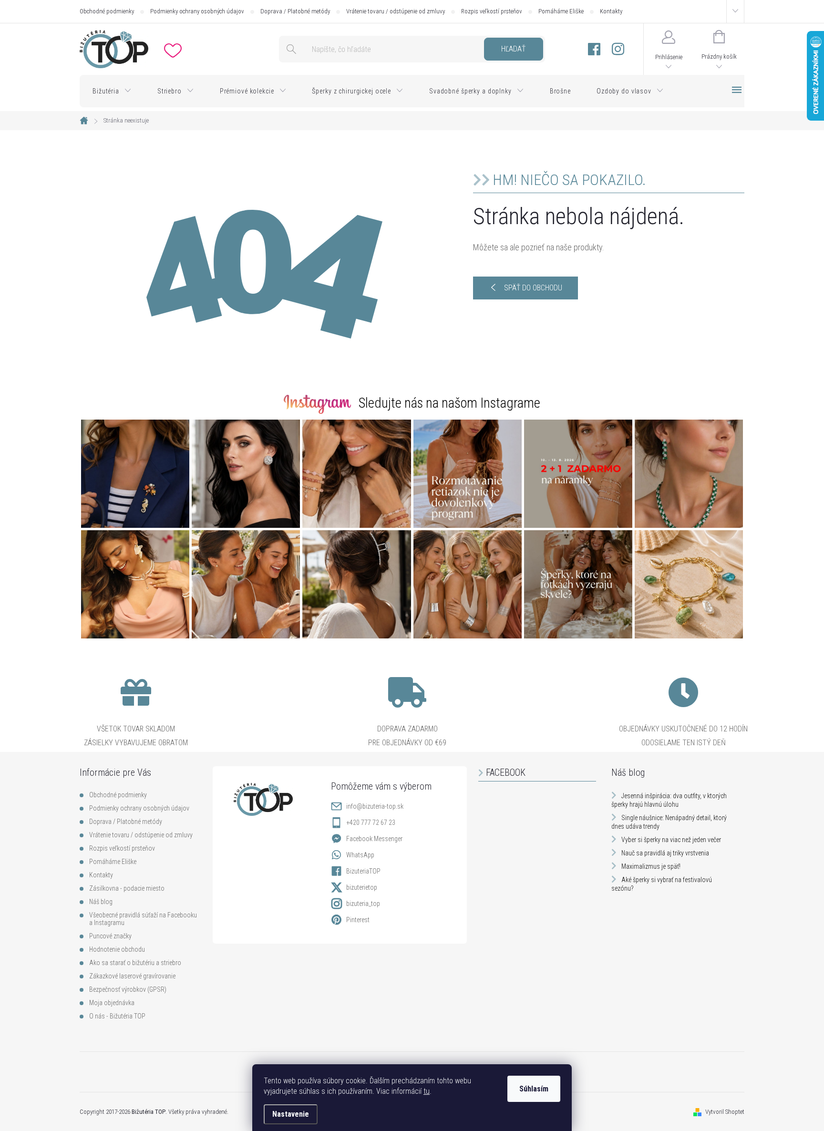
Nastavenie (290, 1114)
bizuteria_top (363, 903)
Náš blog (101, 901)
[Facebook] (594, 49)
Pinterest (358, 920)
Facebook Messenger (374, 839)
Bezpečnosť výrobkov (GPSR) (127, 989)
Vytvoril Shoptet (724, 1111)
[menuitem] (112, 91)
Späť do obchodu (533, 287)
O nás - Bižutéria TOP (117, 1016)
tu (426, 1091)
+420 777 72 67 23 (370, 822)
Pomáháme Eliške (561, 11)
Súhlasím (533, 1088)
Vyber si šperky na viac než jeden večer (671, 839)
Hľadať (513, 48)
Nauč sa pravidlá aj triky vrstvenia (665, 853)
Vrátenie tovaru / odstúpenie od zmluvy (395, 11)
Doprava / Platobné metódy (295, 11)
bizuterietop (361, 887)
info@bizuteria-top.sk (374, 806)
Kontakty (611, 11)
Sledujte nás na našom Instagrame (449, 403)
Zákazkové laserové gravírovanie (132, 976)
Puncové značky (110, 936)
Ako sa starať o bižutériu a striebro (135, 962)
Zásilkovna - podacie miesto (127, 888)
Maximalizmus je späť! (650, 866)
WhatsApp (360, 855)
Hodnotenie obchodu (117, 949)
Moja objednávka (111, 1003)
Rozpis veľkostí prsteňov (491, 11)
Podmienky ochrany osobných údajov (197, 11)
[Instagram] (618, 49)
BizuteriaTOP (363, 871)
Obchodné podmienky (107, 11)
